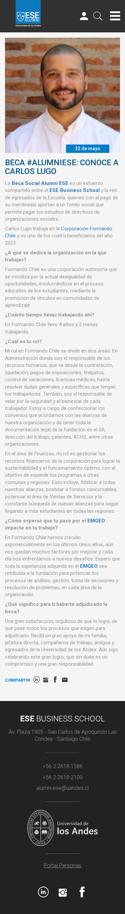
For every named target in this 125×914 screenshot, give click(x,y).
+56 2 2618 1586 (63, 766)
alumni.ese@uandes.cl (62, 788)
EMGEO (96, 521)
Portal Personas (62, 865)
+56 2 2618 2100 (63, 777)
